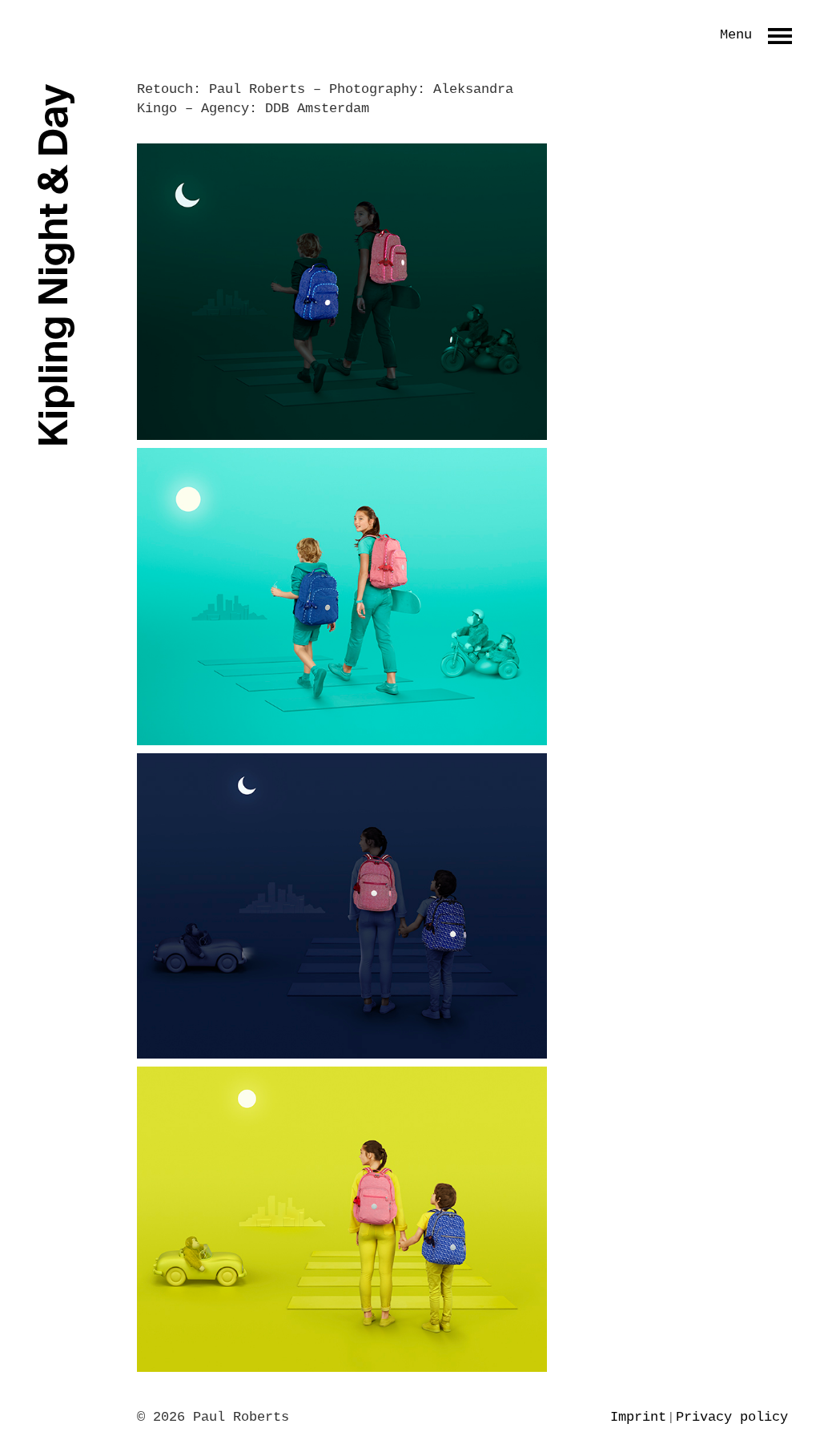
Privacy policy (732, 1417)
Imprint (638, 1417)
